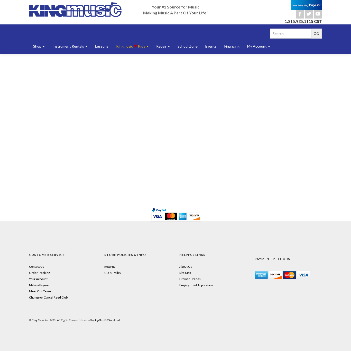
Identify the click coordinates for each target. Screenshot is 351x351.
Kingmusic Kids (131, 46)
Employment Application (196, 285)
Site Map (185, 273)
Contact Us (36, 266)
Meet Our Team (40, 291)
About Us (185, 266)
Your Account (38, 279)
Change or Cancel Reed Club (48, 297)
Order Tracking (39, 273)
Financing (231, 46)
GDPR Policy (112, 273)
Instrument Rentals (68, 46)
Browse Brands (190, 279)
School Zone (188, 46)
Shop (37, 46)
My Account (257, 46)
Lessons (101, 46)
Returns (109, 266)
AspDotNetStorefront (107, 320)
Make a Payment (40, 285)
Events (211, 46)
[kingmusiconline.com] (75, 9)
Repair (161, 46)
